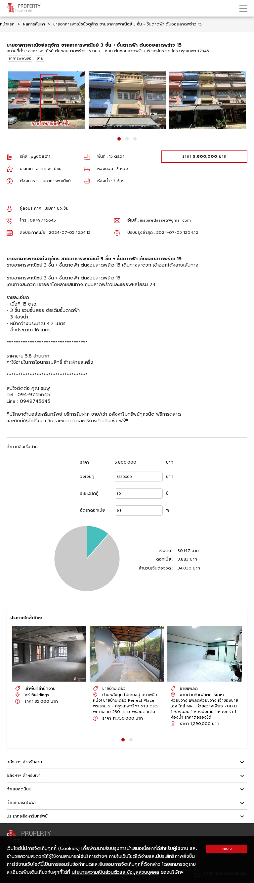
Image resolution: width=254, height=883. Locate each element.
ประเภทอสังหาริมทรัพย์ (27, 816)
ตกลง (227, 848)
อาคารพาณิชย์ (20, 58)
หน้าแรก (7, 24)
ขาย (40, 58)
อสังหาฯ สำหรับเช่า (24, 775)
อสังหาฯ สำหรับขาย (24, 762)
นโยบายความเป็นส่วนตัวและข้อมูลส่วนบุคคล (115, 872)
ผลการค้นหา (34, 24)
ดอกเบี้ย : (164, 559)
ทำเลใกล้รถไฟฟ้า (21, 803)
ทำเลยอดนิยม (19, 789)
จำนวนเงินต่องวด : (156, 568)
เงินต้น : (166, 551)
